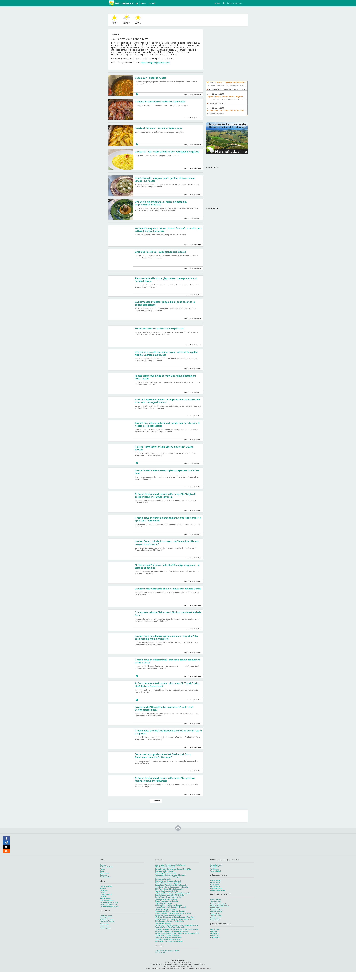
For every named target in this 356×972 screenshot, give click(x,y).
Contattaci (103, 896)
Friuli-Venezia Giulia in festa (219, 906)
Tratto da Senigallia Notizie (192, 94)
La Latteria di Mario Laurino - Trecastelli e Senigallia (172, 893)
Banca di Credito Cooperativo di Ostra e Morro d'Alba (173, 869)
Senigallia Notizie (212, 168)
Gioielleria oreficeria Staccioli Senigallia (168, 915)
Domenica (126, 23)
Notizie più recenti (106, 886)
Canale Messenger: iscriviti (109, 906)
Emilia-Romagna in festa (218, 904)
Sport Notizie (214, 933)
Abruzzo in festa (215, 902)
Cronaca (103, 865)
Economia (103, 875)
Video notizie (104, 926)
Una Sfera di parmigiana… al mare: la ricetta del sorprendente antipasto (161, 203)
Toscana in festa (215, 916)
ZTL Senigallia (160, 952)
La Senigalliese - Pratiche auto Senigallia (168, 905)
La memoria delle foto (107, 922)
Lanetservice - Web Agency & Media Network (170, 865)
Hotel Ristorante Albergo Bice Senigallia (168, 937)
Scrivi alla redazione (107, 900)
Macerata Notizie (216, 888)
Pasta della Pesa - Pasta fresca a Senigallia (169, 927)
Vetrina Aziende (105, 898)
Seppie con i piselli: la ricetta (150, 78)
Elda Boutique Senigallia (163, 923)
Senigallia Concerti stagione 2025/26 (167, 939)
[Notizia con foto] (137, 94)
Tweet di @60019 (212, 209)
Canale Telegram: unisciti (108, 904)
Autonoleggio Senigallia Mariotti (165, 873)
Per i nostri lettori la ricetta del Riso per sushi (159, 328)
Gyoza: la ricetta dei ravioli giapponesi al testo (160, 252)
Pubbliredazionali (105, 894)
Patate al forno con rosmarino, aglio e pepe (158, 128)
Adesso (114, 23)
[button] (217, 3)
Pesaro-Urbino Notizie (217, 890)
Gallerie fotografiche (107, 920)
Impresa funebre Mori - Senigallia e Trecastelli (170, 907)
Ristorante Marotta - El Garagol (165, 909)
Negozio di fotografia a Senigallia (166, 899)
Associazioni (104, 873)
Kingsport (213, 931)
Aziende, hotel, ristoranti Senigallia (166, 891)
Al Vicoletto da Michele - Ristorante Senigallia (170, 911)
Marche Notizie (215, 880)
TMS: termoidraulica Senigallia (165, 867)
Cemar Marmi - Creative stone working (168, 897)
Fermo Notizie (215, 886)
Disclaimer (183, 968)
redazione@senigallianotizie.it (155, 63)
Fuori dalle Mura (105, 877)
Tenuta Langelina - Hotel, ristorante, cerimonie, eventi (173, 913)
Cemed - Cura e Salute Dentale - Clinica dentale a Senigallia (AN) (177, 933)
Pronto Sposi (214, 935)
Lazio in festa (214, 908)
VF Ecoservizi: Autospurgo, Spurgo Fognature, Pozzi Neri (174, 917)
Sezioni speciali (105, 928)
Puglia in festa (215, 914)
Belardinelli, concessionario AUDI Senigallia (169, 895)
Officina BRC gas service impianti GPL (168, 883)
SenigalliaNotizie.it (216, 865)
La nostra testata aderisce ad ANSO (167, 950)
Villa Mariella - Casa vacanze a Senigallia (169, 941)
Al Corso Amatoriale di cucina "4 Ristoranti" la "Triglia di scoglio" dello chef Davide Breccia (165, 495)
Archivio (103, 888)
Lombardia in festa (216, 910)
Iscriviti (102, 892)
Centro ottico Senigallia (162, 879)
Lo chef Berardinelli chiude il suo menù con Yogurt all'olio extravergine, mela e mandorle (166, 637)
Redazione (103, 890)
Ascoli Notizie (214, 884)
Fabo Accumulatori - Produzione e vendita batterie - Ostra (174, 919)
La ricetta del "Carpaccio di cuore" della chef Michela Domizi (168, 588)
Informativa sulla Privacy (203, 968)
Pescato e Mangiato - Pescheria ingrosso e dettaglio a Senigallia (176, 929)
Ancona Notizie (215, 882)
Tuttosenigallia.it (215, 871)
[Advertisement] (227, 46)
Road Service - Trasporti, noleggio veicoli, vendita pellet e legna (176, 925)
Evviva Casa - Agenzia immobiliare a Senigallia (170, 885)
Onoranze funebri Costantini (164, 871)
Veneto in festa (215, 920)
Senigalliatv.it (214, 867)
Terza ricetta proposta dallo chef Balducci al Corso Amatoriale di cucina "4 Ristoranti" (163, 755)
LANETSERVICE (160, 968)
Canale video (104, 924)
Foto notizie (104, 918)
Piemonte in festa (216, 912)
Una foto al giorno (106, 916)
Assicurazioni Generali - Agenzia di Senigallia (170, 875)
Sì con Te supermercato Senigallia (166, 901)
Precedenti (156, 801)
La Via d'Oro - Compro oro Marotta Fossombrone (171, 931)
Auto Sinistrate (215, 929)
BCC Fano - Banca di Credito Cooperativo (169, 889)
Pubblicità (191, 968)
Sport (102, 871)
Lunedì (138, 23)
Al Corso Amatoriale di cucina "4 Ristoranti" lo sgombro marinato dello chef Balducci (165, 779)
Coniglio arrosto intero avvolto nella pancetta (160, 101)
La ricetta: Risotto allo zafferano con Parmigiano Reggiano (167, 151)
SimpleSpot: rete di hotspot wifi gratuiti (168, 881)
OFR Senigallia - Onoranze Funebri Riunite (169, 921)
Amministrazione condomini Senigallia (167, 877)
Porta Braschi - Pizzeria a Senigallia (167, 935)
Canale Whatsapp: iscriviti (109, 902)
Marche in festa (215, 900)
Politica (102, 869)
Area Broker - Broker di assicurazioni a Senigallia (171, 887)
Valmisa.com (214, 869)
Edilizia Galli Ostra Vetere (163, 903)
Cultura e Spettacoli (106, 867)
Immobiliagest (214, 937)
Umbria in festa (215, 918)
